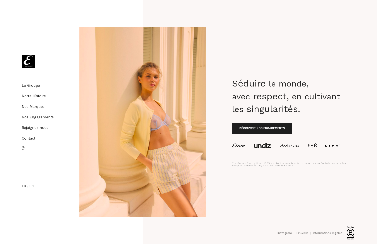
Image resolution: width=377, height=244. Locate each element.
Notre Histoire (34, 96)
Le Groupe (31, 85)
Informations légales (327, 233)
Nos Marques (33, 107)
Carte (23, 148)
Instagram (284, 233)
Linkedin (302, 233)
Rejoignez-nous (35, 128)
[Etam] (238, 145)
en (31, 186)
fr (24, 186)
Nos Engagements (38, 117)
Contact (28, 138)
